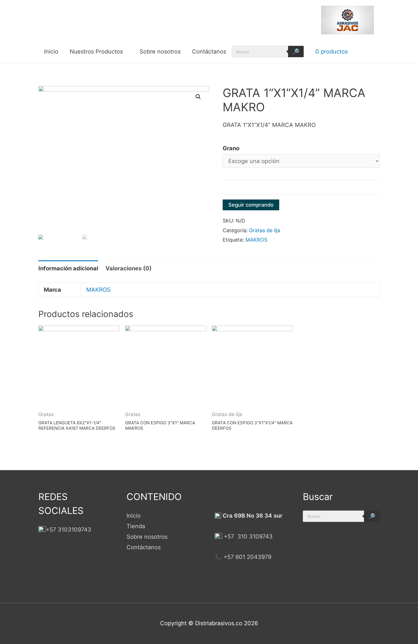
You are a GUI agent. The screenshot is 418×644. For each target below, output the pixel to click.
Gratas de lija (264, 230)
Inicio (51, 51)
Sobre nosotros (160, 51)
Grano (231, 148)
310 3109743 (254, 536)
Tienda (136, 526)
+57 (229, 536)
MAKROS (256, 240)
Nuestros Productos (96, 51)
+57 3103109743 (68, 529)
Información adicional (68, 268)
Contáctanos (209, 51)
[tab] (68, 268)
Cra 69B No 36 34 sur (251, 515)
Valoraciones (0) (128, 268)
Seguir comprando (251, 205)
